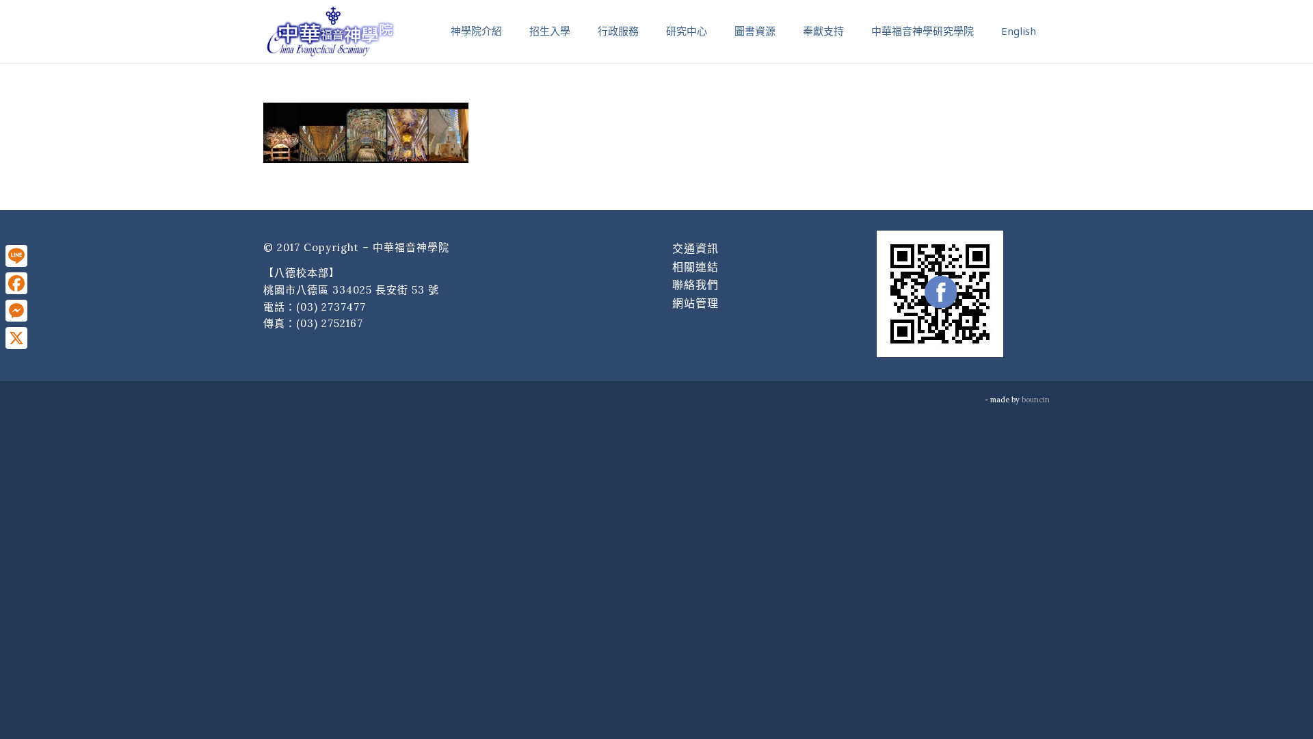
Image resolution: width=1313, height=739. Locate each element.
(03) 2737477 (331, 306)
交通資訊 (695, 248)
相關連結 (695, 267)
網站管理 (695, 303)
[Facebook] (16, 283)
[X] (16, 338)
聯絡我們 (695, 284)
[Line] (16, 256)
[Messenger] (16, 310)
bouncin (1036, 399)
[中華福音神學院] (330, 31)
